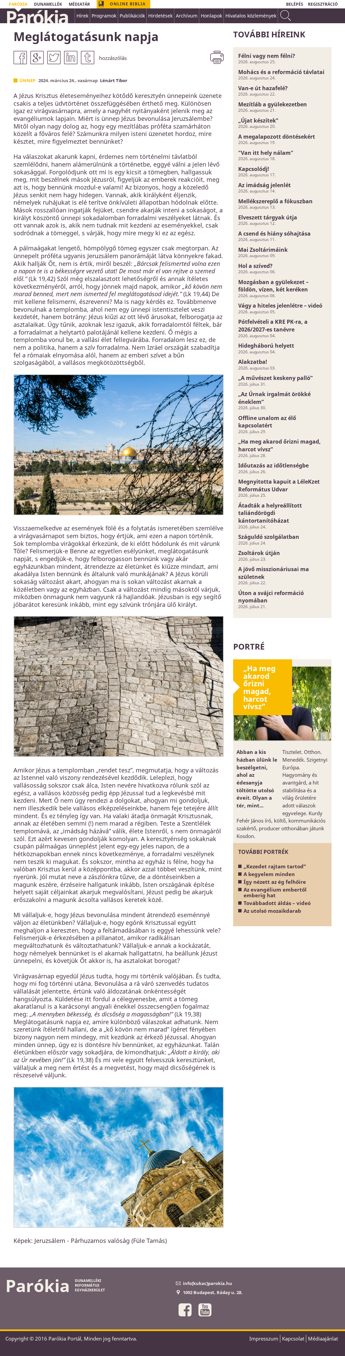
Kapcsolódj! (253, 169)
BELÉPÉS (294, 4)
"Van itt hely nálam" (265, 153)
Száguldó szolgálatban (268, 537)
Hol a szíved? (255, 266)
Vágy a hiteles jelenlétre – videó (280, 305)
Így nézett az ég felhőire (275, 881)
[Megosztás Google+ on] (37, 57)
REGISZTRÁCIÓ (323, 4)
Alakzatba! (252, 362)
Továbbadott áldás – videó (277, 903)
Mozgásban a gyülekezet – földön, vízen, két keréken (273, 285)
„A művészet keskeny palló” (275, 378)
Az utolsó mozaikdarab (272, 910)
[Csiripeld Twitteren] (54, 57)
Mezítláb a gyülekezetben (272, 104)
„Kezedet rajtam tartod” (275, 866)
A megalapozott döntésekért (276, 136)
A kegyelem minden (269, 874)
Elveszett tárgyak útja (267, 217)
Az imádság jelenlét (264, 185)
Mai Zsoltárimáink (263, 249)
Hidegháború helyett (266, 345)
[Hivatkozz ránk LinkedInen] (70, 57)
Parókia (36, 17)
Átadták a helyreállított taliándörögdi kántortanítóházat (270, 513)
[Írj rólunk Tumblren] (87, 57)
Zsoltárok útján (259, 553)
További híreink (269, 34)
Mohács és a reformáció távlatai (281, 72)
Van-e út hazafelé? (263, 88)
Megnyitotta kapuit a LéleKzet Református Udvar (279, 485)
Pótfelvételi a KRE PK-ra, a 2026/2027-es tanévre (273, 325)
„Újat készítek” (258, 120)
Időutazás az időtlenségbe (273, 465)
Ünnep (27, 80)
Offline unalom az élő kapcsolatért (267, 421)
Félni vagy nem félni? (266, 56)
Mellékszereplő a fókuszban (275, 201)
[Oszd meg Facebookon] (20, 57)
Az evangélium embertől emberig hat (275, 892)
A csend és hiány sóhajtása (274, 233)
